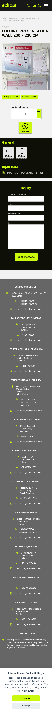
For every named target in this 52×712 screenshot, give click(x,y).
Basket (28, 5)
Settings (26, 706)
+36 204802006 (28, 335)
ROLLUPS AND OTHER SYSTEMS (29, 18)
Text (10, 223)
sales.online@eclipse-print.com (28, 309)
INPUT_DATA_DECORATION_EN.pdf (25, 172)
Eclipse (5, 18)
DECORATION (13, 18)
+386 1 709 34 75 (28, 399)
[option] (26, 66)
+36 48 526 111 (28, 436)
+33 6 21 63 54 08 (28, 588)
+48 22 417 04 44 (28, 563)
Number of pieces (19, 107)
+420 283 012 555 (28, 366)
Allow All (26, 698)
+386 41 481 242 (28, 405)
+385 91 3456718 (28, 619)
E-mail (10, 204)
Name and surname (17, 194)
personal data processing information (23, 684)
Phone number (14, 213)
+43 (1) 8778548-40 (28, 304)
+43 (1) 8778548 (26, 301)
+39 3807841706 (28, 467)
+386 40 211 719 (28, 402)
